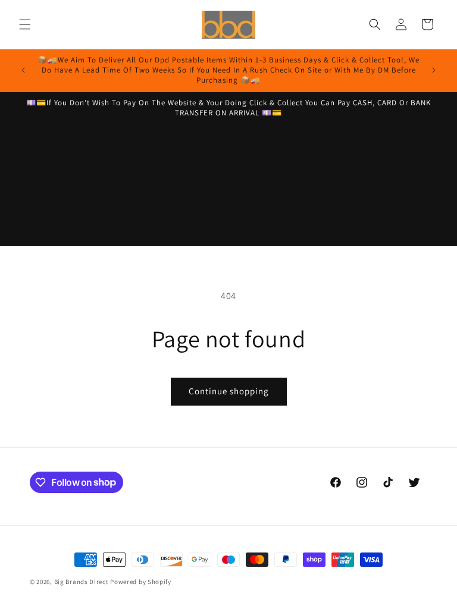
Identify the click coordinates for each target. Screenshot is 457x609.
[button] (25, 24)
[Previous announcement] (23, 70)
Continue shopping (229, 391)
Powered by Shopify (140, 581)
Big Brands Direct (81, 581)
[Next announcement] (434, 70)
